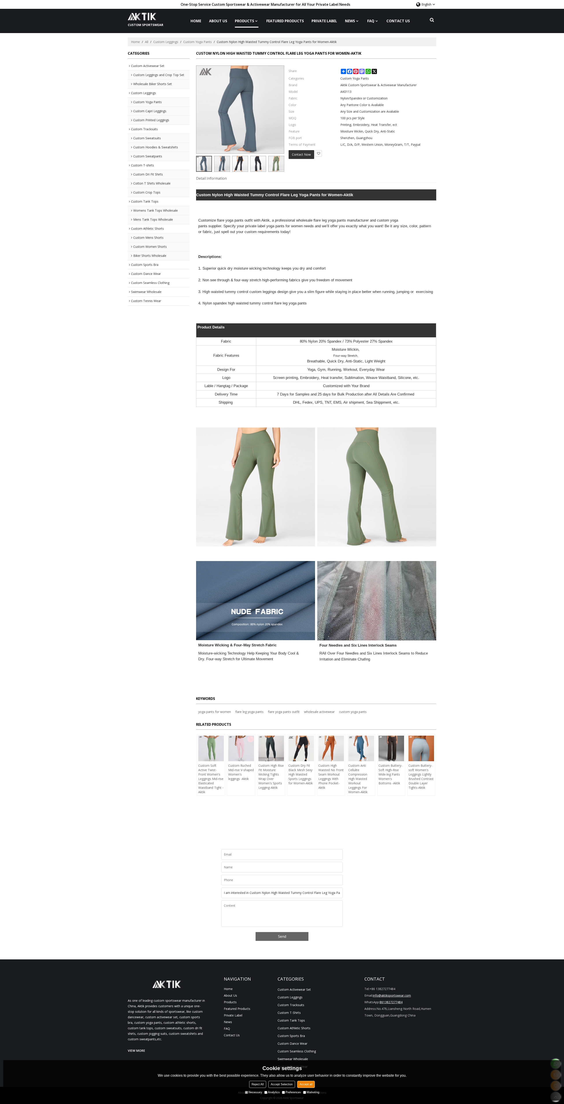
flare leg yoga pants (249, 712)
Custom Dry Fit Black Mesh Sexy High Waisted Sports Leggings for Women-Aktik (300, 774)
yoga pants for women (214, 712)
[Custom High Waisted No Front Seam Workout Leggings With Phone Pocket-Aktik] (331, 748)
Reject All (258, 1084)
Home (196, 21)
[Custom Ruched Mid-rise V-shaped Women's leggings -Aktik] (241, 748)
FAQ (370, 21)
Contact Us (398, 21)
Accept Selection (282, 1084)
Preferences (293, 1092)
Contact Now (301, 154)
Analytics (274, 1092)
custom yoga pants (353, 712)
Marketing (313, 1092)
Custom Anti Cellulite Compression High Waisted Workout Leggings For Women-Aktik (357, 778)
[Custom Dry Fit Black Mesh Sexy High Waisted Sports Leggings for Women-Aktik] (301, 748)
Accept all (306, 1084)
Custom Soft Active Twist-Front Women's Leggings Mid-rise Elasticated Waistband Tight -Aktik (210, 778)
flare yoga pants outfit (284, 712)
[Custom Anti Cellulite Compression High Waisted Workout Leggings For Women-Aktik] (361, 748)
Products (244, 21)
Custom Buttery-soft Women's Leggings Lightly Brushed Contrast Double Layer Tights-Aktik (421, 776)
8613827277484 (391, 1002)
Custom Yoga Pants (197, 42)
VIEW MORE (136, 1050)
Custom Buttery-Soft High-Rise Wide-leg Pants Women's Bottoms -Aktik (390, 774)
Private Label (324, 21)
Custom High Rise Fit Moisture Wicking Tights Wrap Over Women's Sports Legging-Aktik (271, 776)
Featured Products (285, 21)
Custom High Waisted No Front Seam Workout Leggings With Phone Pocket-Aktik (331, 776)
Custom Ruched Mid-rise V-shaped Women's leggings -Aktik (241, 772)
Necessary (255, 1092)
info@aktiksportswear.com (392, 995)
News (350, 21)
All (146, 42)
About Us (218, 21)
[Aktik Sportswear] (145, 16)
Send (282, 936)
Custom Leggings (165, 42)
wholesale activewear (319, 712)
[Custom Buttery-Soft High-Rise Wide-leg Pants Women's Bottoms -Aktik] (391, 748)
